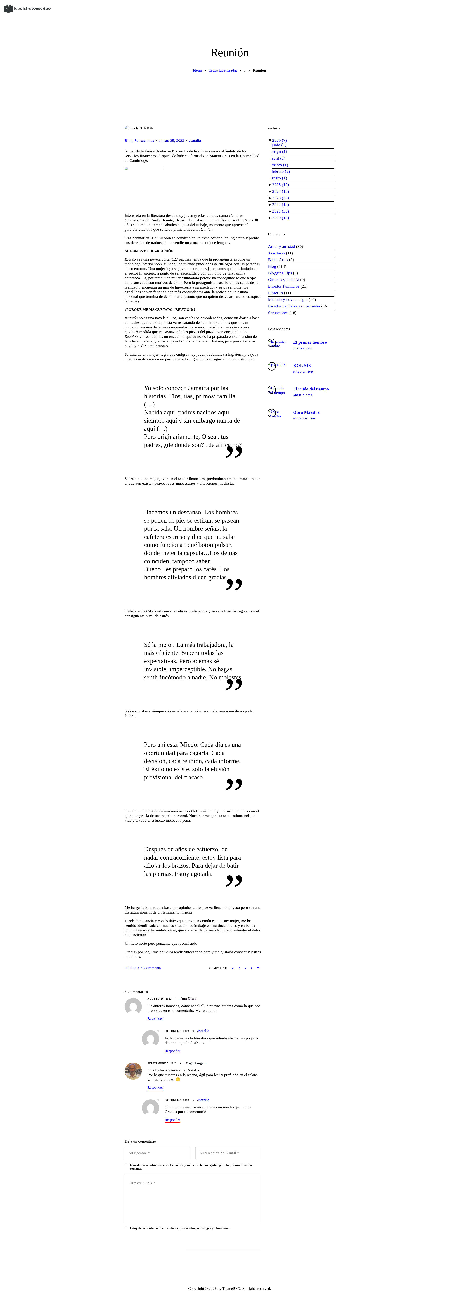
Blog (128, 140)
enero (279, 178)
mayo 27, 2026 (303, 372)
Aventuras (276, 253)
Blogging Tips (280, 273)
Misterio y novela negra (288, 299)
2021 (280, 211)
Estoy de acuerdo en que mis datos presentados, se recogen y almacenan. (180, 1228)
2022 (280, 204)
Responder (155, 1018)
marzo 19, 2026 (304, 418)
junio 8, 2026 (303, 348)
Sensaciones (144, 140)
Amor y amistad (281, 246)
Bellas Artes (278, 260)
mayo (279, 151)
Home (197, 70)
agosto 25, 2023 (171, 140)
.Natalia (195, 141)
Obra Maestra (306, 412)
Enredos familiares (283, 286)
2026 (279, 140)
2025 (280, 184)
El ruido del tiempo (311, 389)
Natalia (203, 1031)
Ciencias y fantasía (283, 279)
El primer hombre (310, 342)
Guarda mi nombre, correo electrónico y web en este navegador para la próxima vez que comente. (191, 1166)
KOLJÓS (302, 365)
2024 (280, 191)
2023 (280, 198)
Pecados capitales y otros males (294, 306)
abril (278, 158)
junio (279, 145)
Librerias (275, 293)
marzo (280, 165)
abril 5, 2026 (302, 395)
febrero (281, 171)
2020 (280, 218)
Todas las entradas (223, 70)
